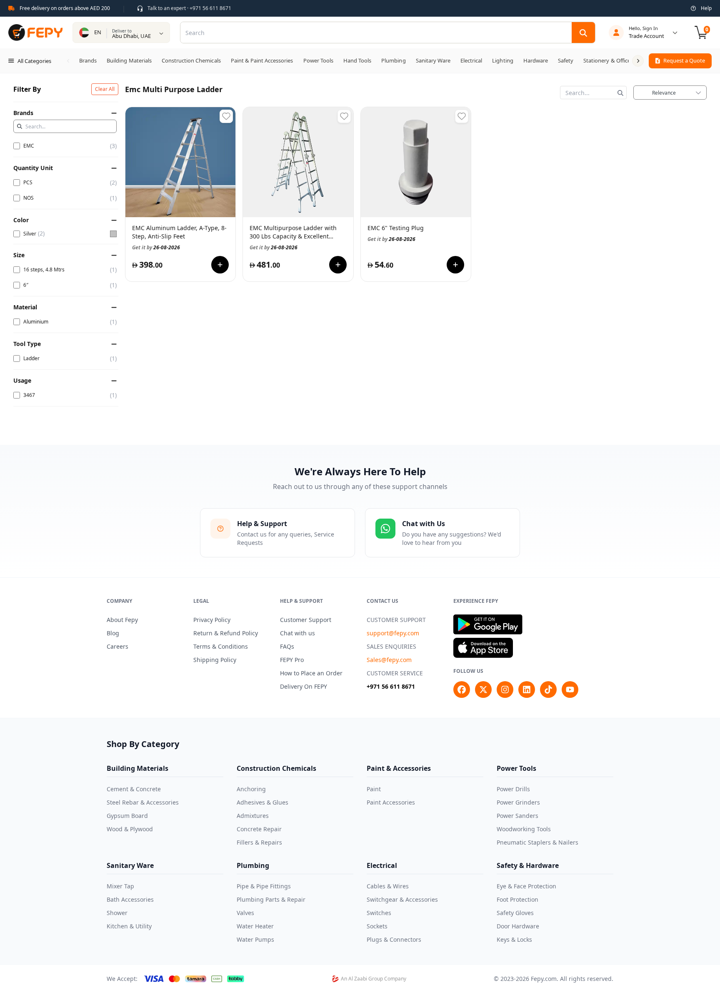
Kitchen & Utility (129, 926)
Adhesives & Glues (262, 802)
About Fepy (122, 620)
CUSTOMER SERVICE (395, 673)
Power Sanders (517, 816)
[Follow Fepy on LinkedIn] (526, 689)
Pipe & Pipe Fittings (264, 886)
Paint (374, 789)
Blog (113, 633)
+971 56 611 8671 (391, 686)
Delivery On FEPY (303, 686)
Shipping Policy (214, 660)
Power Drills (513, 789)
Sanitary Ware (130, 865)
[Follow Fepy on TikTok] (548, 689)
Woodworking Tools (524, 829)
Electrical (382, 865)
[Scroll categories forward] (638, 61)
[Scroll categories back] (68, 61)
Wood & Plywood (130, 829)
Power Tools (516, 768)
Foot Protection (517, 899)
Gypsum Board (127, 816)
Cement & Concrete (134, 789)
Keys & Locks (514, 939)
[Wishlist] (226, 116)
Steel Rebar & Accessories (143, 802)
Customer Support (305, 620)
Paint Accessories (391, 802)
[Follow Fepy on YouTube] (570, 689)
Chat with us (297, 633)
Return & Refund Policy (225, 633)
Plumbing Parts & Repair (271, 899)
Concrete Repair (259, 829)
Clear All (105, 89)
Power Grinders (518, 802)
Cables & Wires (388, 886)
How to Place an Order (311, 673)
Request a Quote (684, 60)
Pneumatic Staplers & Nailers (537, 842)
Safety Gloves (515, 913)
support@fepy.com (393, 633)
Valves (245, 913)
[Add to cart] (220, 264)
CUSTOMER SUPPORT (396, 620)
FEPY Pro (292, 660)
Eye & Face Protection (526, 886)
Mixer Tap (120, 886)
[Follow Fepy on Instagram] (505, 689)
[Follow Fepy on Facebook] (461, 689)
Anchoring (251, 789)
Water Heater (255, 926)
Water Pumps (255, 939)
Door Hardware (518, 926)
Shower (117, 913)
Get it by (156, 247)
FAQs (287, 646)
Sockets (377, 926)
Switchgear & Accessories (402, 899)
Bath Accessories (130, 899)
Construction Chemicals (276, 768)
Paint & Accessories (399, 768)
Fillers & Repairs (259, 842)
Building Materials (137, 768)
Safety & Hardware (528, 865)
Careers (117, 646)
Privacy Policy (211, 620)
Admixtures (253, 816)
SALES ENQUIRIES (391, 646)
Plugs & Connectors (394, 939)
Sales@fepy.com (389, 660)
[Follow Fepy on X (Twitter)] (483, 689)
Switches (379, 913)
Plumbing (253, 865)
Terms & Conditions (220, 646)
